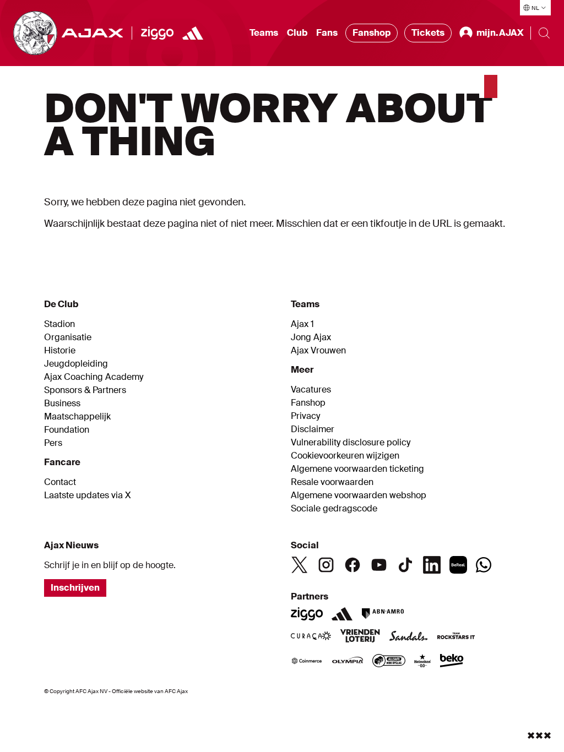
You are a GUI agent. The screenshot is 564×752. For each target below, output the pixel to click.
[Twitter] (299, 565)
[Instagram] (326, 565)
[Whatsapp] (483, 565)
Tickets (427, 33)
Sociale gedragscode (334, 508)
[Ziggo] (157, 33)
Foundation (66, 429)
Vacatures (311, 389)
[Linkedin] (432, 565)
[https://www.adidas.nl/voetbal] (192, 33)
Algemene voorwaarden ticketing (357, 469)
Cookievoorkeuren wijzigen (345, 456)
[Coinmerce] (307, 661)
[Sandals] (409, 637)
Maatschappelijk (77, 416)
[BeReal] (458, 565)
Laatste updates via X (87, 495)
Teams (264, 33)
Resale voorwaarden (332, 482)
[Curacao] (311, 636)
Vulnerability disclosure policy (350, 442)
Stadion (59, 324)
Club (297, 33)
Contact (60, 482)
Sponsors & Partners (85, 390)
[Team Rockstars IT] (456, 637)
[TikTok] (405, 565)
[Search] (544, 33)
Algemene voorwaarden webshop (358, 495)
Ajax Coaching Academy (93, 377)
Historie (59, 350)
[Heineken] (422, 661)
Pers (53, 443)
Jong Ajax (311, 337)
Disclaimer (312, 429)
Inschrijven (75, 587)
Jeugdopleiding (76, 363)
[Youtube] (379, 565)
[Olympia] (348, 661)
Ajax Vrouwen (318, 350)
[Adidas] (342, 613)
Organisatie (67, 337)
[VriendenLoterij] (360, 637)
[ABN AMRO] (382, 613)
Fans (327, 33)
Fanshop (371, 33)
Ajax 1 (302, 324)
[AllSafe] (388, 661)
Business (62, 403)
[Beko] (452, 661)
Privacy (305, 416)
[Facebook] (352, 565)
